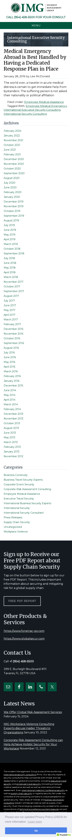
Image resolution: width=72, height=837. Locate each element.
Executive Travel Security (19, 498)
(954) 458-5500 (24, 17)
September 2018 (14, 253)
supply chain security (21, 793)
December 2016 (13, 329)
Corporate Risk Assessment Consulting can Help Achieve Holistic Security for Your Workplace (33, 744)
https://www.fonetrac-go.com (24, 631)
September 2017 (14, 291)
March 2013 (11, 442)
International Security (17, 508)
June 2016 (10, 357)
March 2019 (11, 244)
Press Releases (13, 517)
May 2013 (9, 437)
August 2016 (11, 347)
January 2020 (12, 196)
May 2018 (10, 267)
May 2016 (9, 362)
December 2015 (13, 385)
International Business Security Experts (27, 503)
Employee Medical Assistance (44, 102)
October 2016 (12, 338)
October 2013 (12, 423)
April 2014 (9, 399)
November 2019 (13, 206)
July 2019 (9, 225)
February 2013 (12, 446)
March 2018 (11, 277)
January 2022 (12, 135)
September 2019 (14, 215)
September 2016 (14, 343)
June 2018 (10, 262)
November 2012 (13, 456)
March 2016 (11, 371)
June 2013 (10, 432)
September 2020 (14, 173)
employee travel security (28, 784)
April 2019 (9, 239)
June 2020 (10, 187)
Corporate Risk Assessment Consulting (27, 489)
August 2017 (11, 296)
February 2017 (12, 324)
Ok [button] (36, 830)
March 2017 (11, 319)
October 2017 (12, 286)
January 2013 (11, 451)
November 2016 (13, 333)
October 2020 (12, 168)
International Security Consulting (25, 113)
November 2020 (14, 163)
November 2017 (13, 281)
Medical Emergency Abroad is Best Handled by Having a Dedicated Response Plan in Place (35, 60)
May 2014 (9, 395)
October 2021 (12, 145)
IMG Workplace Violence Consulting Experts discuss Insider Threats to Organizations (29, 728)
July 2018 (9, 258)
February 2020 (12, 192)
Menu (36, 25)
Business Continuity (16, 475)
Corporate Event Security (19, 484)
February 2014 (12, 409)
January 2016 (11, 380)
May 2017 (9, 310)
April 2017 (9, 314)
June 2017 (10, 305)
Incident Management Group (36, 8)
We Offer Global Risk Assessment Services (33, 712)
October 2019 (12, 211)
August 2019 (11, 220)
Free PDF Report (22, 601)
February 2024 (12, 130)
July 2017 (9, 300)
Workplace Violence (16, 531)
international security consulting (20, 774)
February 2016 (12, 376)
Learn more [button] (35, 821)
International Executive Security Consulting (32, 109)
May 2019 (9, 234)
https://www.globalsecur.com (24, 638)
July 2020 (9, 182)
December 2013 (13, 413)
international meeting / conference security (43, 790)
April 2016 (9, 366)
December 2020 (14, 159)
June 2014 (10, 390)
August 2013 (11, 428)
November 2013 (13, 418)
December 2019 (13, 201)
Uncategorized (13, 526)
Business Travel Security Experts (23, 479)
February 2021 (12, 154)
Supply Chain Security (17, 522)
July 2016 (9, 352)
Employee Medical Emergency (46, 106)
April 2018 (10, 272)
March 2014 (11, 404)
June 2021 (10, 149)
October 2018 (12, 248)
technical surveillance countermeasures (39, 809)
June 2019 (10, 229)
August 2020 (12, 178)
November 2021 (13, 140)
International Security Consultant (24, 512)
